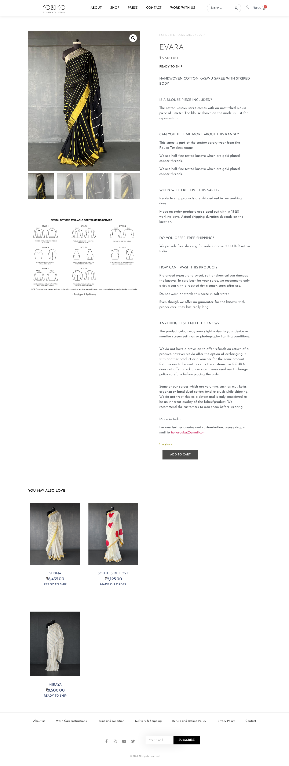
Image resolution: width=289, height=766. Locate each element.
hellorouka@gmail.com (188, 432)
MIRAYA (55, 684)
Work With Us (182, 8)
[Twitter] (133, 741)
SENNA (55, 573)
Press (133, 8)
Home (163, 35)
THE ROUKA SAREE (182, 35)
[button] (133, 38)
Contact (154, 8)
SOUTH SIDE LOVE (113, 573)
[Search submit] (236, 8)
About (96, 8)
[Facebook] (106, 741)
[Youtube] (124, 741)
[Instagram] (115, 741)
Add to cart (180, 454)
